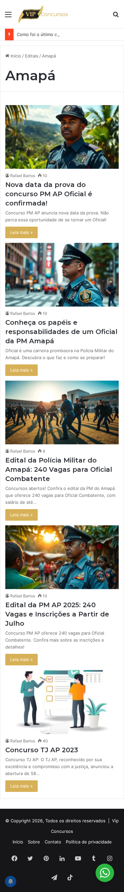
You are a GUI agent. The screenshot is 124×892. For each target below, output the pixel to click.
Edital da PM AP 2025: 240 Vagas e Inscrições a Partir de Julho (57, 614)
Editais (31, 55)
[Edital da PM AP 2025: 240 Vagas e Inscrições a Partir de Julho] (62, 557)
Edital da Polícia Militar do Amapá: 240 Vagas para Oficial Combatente (58, 469)
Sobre (34, 841)
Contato (53, 841)
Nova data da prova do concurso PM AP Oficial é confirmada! (48, 194)
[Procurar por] (115, 16)
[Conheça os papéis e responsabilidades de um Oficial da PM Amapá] (62, 275)
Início (15, 55)
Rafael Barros (22, 175)
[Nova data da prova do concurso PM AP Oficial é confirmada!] (62, 137)
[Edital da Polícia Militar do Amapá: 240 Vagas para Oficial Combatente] (62, 412)
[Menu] (8, 16)
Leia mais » (21, 232)
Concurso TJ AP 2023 (41, 750)
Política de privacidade (89, 841)
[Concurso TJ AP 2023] (62, 702)
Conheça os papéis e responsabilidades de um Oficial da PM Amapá (61, 331)
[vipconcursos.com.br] (43, 14)
